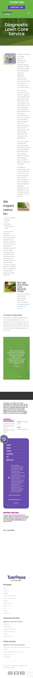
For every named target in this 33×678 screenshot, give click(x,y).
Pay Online (6, 606)
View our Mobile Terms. (15, 499)
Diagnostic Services (9, 632)
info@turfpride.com (23, 429)
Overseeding (7, 627)
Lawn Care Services (9, 596)
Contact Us (16, 7)
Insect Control (7, 654)
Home (5, 588)
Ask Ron (5, 611)
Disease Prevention (9, 629)
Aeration (6, 634)
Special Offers (7, 603)
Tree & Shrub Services (10, 598)
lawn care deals (16, 519)
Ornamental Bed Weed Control (13, 652)
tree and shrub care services (23, 306)
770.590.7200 (16, 2)
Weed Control (7, 637)
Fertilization (6, 624)
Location (6, 593)
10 (22, 376)
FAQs (4, 608)
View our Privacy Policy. (15, 495)
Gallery (5, 601)
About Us (6, 591)
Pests (6, 222)
